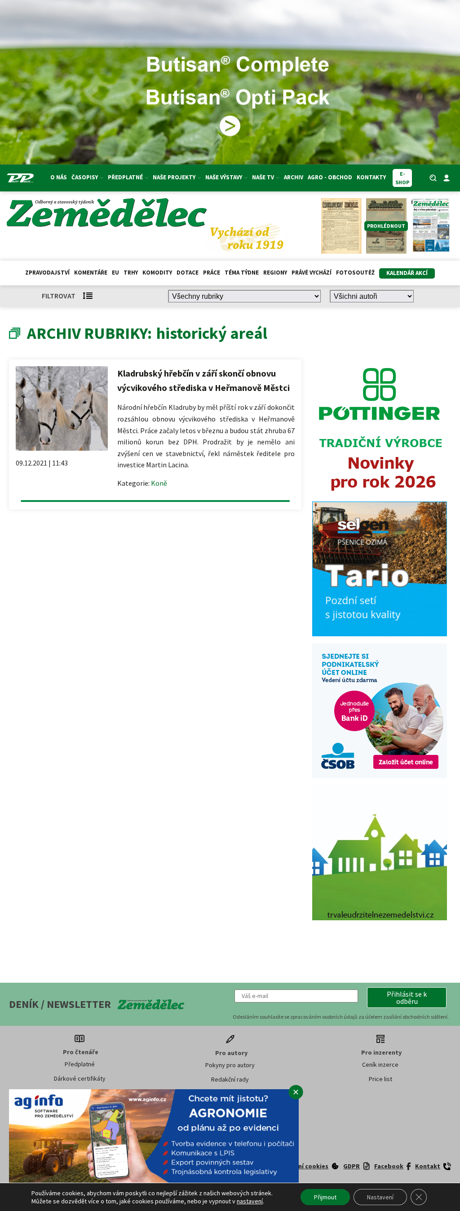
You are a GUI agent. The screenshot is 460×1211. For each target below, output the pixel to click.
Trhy (131, 272)
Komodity (157, 272)
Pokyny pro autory (230, 1065)
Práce (211, 272)
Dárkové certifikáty (80, 1078)
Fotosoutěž (355, 272)
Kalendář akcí (407, 273)
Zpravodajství (47, 272)
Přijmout (325, 1197)
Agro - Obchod (330, 177)
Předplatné (80, 1064)
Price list (380, 1079)
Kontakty (371, 177)
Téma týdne (242, 272)
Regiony (275, 272)
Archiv (293, 177)
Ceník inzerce (380, 1064)
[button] (407, 997)
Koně (159, 483)
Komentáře (90, 272)
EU (115, 272)
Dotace (188, 272)
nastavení (250, 1201)
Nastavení (380, 1197)
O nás (58, 177)
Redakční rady (230, 1079)
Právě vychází (312, 272)
